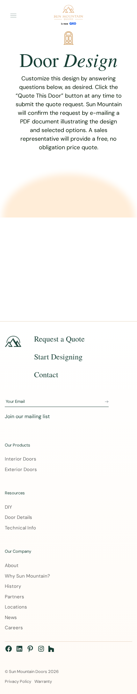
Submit (107, 402)
